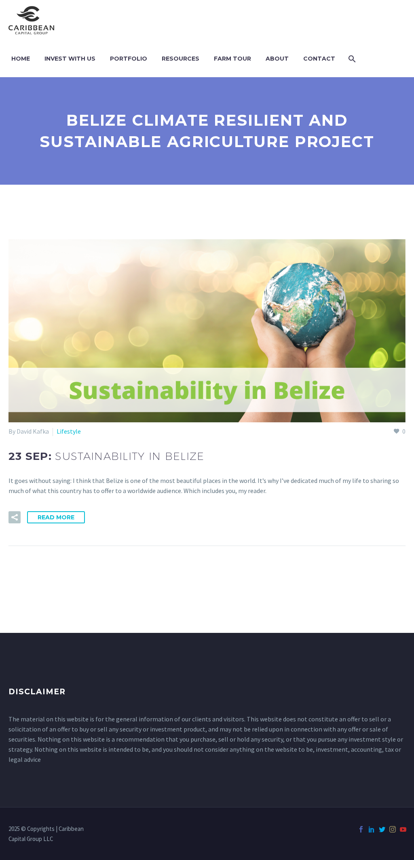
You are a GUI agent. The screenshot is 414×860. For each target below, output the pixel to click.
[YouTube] (403, 829)
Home (20, 58)
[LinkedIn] (371, 829)
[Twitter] (382, 829)
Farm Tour (232, 58)
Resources (180, 58)
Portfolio (128, 58)
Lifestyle (69, 431)
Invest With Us (69, 58)
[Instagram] (392, 829)
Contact (319, 58)
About (277, 58)
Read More (56, 517)
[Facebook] (361, 829)
